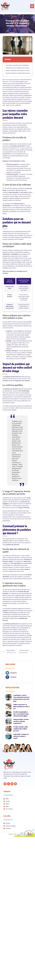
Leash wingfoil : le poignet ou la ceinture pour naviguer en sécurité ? (21, 736)
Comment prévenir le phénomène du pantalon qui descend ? (18, 73)
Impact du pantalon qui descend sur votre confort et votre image (18, 70)
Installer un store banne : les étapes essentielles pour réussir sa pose (21, 706)
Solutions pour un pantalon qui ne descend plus (18, 68)
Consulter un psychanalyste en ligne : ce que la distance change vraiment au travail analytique (21, 714)
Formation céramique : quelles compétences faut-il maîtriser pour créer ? (20, 729)
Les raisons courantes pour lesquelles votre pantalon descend (18, 65)
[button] (32, 6)
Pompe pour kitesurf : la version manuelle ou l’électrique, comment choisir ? (21, 721)
